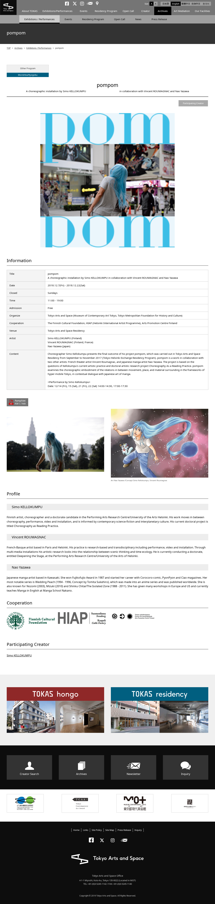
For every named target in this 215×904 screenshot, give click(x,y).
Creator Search (29, 774)
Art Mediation (182, 11)
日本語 (165, 3)
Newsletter (134, 774)
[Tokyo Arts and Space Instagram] (114, 837)
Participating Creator (193, 103)
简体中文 (195, 3)
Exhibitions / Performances (39, 19)
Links (85, 830)
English (175, 3)
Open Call (128, 11)
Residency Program (106, 11)
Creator (145, 11)
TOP (9, 48)
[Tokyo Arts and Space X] (103, 837)
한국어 (206, 3)
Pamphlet (20, 402)
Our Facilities (202, 11)
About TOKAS (29, 11)
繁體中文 (185, 3)
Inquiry (185, 774)
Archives (163, 11)
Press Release (159, 19)
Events (83, 11)
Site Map (109, 830)
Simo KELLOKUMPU (19, 655)
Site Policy (97, 830)
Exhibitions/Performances (57, 11)
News (138, 19)
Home (76, 830)
